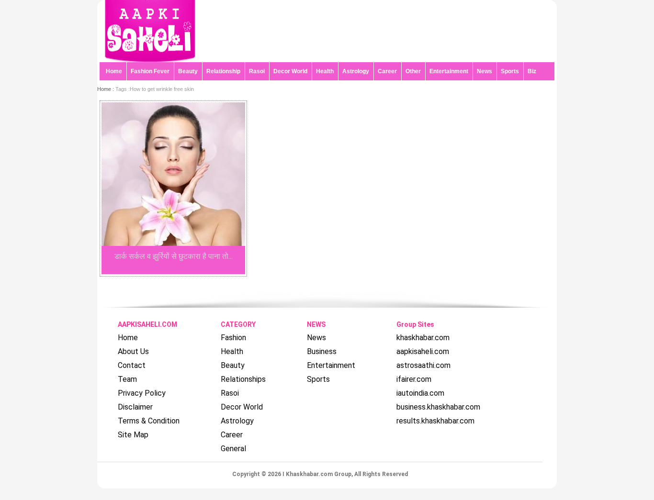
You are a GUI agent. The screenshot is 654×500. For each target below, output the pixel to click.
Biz (532, 71)
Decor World (290, 71)
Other (413, 71)
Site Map (133, 434)
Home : (106, 89)
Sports (510, 71)
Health (325, 71)
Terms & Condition (149, 420)
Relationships (243, 379)
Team (127, 379)
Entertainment (448, 71)
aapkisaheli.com (422, 351)
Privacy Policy (142, 393)
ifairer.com (413, 379)
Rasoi (257, 71)
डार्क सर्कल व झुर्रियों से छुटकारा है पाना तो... (173, 256)
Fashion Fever (150, 71)
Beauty (188, 71)
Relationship (223, 71)
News (484, 71)
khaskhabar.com (423, 337)
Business (322, 351)
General (233, 448)
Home (114, 71)
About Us (133, 351)
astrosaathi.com (423, 365)
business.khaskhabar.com (438, 406)
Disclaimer (135, 406)
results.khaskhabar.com (435, 420)
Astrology (355, 71)
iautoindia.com (420, 393)
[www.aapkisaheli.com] (149, 59)
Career (387, 71)
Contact (132, 365)
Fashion (233, 337)
